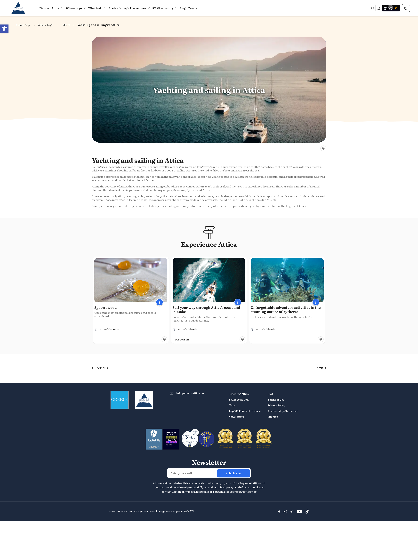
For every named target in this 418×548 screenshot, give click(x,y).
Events (192, 8)
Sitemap (273, 417)
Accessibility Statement (283, 411)
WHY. (191, 511)
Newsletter (209, 462)
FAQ (270, 394)
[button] (4, 28)
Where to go (74, 8)
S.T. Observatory (162, 8)
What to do (95, 8)
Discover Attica (49, 8)
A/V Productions (135, 8)
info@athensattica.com (191, 393)
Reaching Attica (239, 394)
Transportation (239, 399)
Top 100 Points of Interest (245, 411)
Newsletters (236, 417)
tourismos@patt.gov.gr (242, 491)
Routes (113, 8)
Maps (232, 405)
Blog (183, 8)
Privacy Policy (276, 405)
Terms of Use (276, 399)
